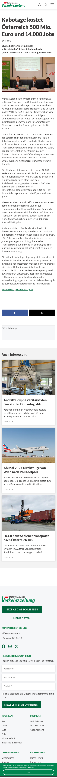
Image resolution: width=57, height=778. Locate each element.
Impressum (36, 762)
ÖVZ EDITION (37, 725)
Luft (4, 729)
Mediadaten (21, 618)
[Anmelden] (40, 5)
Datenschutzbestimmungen (39, 693)
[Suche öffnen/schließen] (46, 5)
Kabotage (12, 328)
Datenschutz (36, 757)
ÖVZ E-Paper (36, 721)
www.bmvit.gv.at (24, 289)
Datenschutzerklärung (27, 767)
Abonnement (37, 729)
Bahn (4, 734)
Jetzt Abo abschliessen (22, 609)
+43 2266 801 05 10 (12, 637)
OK (29, 772)
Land (4, 725)
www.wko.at (8, 289)
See (3, 721)
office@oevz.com (11, 633)
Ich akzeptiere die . (29, 695)
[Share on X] (42, 313)
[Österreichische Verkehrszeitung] (13, 4)
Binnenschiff (8, 738)
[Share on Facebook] (15, 313)
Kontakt (6, 762)
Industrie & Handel (12, 742)
